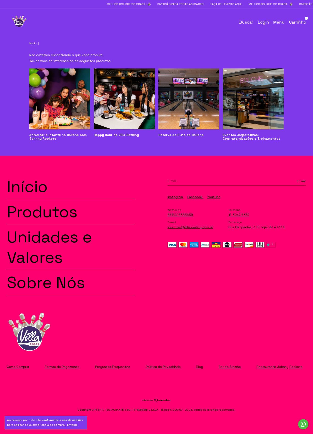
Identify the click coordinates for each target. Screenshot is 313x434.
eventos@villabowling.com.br (190, 227)
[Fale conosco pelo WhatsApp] (303, 424)
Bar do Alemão (230, 367)
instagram (175, 197)
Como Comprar (18, 367)
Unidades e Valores (49, 247)
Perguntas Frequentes (112, 367)
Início (33, 43)
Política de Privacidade (163, 367)
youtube (213, 197)
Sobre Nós (46, 282)
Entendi (72, 425)
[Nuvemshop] (156, 401)
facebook (195, 197)
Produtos (42, 211)
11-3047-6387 (238, 215)
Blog (199, 367)
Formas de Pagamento (62, 367)
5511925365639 (180, 215)
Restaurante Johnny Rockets (279, 367)
